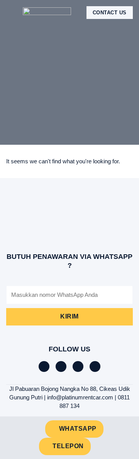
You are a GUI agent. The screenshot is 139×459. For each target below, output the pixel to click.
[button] (11, 12)
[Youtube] (95, 366)
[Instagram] (78, 366)
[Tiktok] (61, 366)
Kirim (69, 316)
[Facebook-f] (44, 366)
